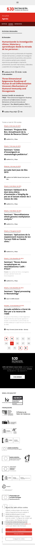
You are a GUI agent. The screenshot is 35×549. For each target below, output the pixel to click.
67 (23, 343)
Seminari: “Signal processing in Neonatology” (17, 292)
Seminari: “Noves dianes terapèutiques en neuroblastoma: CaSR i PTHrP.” (15, 265)
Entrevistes (18, 24)
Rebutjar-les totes (19, 534)
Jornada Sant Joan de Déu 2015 (16, 171)
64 (6, 343)
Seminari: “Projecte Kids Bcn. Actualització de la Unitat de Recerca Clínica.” (16, 131)
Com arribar (17, 377)
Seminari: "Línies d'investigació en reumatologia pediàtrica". (16, 152)
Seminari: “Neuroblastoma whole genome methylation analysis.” (17, 216)
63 (29, 339)
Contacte (29, 369)
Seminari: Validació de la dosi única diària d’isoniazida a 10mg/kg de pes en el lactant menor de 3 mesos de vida (17, 194)
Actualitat (5, 16)
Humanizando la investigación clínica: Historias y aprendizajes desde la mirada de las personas (17, 45)
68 (29, 343)
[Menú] (17, 3)
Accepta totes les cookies (19, 530)
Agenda (10, 24)
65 (12, 343)
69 (9, 348)
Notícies (4, 24)
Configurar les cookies (19, 539)
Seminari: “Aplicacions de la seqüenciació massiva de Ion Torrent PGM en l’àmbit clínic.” (17, 238)
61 (17, 339)
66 (17, 343)
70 (15, 348)
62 (23, 339)
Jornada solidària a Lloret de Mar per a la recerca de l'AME (17, 311)
